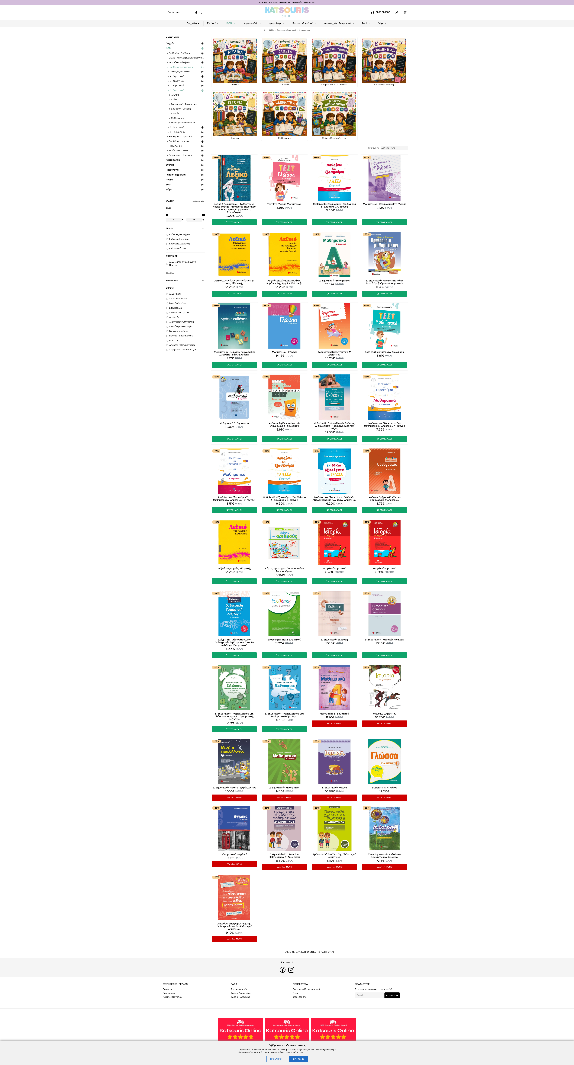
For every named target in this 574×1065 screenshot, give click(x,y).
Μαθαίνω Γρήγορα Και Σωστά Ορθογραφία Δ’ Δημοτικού (385, 498)
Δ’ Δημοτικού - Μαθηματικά (284, 788)
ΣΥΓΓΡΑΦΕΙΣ (171, 256)
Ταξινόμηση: (373, 148)
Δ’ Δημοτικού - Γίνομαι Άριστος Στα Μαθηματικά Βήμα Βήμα (284, 715)
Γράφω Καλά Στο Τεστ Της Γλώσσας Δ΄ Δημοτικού (334, 855)
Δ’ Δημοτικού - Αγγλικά (234, 854)
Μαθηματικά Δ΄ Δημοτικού (234, 423)
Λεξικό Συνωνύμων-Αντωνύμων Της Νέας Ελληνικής (234, 282)
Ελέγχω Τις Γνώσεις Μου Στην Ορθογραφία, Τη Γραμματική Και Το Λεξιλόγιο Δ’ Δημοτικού (234, 642)
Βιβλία (271, 30)
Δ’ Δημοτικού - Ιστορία (334, 788)
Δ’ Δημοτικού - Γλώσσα (284, 352)
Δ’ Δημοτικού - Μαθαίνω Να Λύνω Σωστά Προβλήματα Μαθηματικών (384, 282)
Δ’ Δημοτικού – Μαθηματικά (334, 281)
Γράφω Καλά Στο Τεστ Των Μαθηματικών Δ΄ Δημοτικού (284, 855)
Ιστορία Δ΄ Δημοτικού (334, 569)
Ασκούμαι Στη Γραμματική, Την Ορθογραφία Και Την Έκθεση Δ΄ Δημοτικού (234, 926)
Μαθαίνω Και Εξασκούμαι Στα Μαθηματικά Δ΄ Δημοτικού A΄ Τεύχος (384, 424)
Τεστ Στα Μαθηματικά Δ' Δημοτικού (384, 352)
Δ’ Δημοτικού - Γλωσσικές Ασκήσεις (384, 640)
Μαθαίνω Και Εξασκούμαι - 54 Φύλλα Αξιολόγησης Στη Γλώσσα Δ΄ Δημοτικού (334, 498)
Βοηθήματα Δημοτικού (286, 30)
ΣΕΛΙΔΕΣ (170, 273)
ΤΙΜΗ (168, 208)
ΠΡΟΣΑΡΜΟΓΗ (277, 1059)
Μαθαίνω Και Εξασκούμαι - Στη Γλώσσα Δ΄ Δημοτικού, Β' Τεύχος (284, 498)
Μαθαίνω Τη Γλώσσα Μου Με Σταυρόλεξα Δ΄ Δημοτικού (284, 424)
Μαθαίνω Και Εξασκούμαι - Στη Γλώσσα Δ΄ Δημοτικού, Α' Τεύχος (334, 205)
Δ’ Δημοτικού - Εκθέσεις (334, 640)
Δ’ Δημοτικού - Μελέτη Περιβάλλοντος (234, 788)
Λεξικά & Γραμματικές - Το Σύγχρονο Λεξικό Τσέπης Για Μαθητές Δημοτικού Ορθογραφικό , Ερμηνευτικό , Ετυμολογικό (234, 208)
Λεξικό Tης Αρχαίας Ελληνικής (234, 569)
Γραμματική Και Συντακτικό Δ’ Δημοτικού (334, 353)
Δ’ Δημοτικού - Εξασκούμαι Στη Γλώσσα (384, 204)
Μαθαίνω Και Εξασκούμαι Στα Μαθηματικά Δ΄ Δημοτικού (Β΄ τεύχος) (234, 498)
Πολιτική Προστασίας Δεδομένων (288, 1052)
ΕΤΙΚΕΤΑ (170, 288)
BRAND (169, 228)
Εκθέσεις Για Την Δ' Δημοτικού (284, 640)
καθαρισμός (198, 201)
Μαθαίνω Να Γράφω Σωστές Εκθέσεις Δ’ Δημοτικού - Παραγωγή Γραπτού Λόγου (334, 426)
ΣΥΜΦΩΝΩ (298, 1059)
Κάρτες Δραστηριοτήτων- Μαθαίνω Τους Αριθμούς (284, 570)
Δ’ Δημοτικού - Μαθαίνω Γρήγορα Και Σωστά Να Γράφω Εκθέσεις (234, 353)
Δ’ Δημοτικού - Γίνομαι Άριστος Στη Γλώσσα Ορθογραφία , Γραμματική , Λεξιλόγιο (234, 716)
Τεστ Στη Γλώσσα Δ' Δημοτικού (284, 204)
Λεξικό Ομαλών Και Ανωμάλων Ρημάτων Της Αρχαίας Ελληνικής (284, 282)
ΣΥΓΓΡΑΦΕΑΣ (172, 281)
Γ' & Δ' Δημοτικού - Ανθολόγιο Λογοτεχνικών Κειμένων (384, 855)
